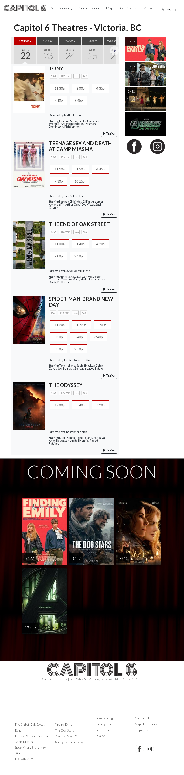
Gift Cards (128, 8)
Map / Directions (146, 724)
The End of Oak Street (30, 724)
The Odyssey (24, 758)
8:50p (59, 349)
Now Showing (61, 8)
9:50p (78, 349)
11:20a (59, 325)
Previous (15, 50)
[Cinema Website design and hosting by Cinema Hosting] (92, 768)
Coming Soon (89, 8)
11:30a (59, 88)
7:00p (59, 256)
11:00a (59, 244)
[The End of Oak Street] (29, 244)
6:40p (98, 337)
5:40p (78, 337)
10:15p (79, 181)
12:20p (81, 325)
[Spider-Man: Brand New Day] (29, 319)
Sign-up (171, 9)
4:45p (100, 169)
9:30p (78, 256)
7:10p (59, 100)
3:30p (59, 337)
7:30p (59, 181)
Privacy (100, 736)
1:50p (80, 169)
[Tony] (29, 89)
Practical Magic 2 (66, 736)
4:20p (100, 244)
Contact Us (142, 718)
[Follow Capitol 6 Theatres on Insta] (149, 749)
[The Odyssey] (29, 406)
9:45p (78, 100)
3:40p (80, 405)
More (147, 8)
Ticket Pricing (104, 718)
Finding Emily (63, 724)
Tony (18, 730)
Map (109, 8)
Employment (143, 730)
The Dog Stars (64, 730)
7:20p (100, 405)
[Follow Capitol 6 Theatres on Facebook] (139, 749)
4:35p (100, 88)
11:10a (59, 169)
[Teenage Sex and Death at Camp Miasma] (29, 163)
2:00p (80, 88)
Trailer (110, 133)
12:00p (59, 405)
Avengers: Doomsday (69, 742)
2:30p (102, 325)
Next (114, 50)
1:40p (80, 244)
